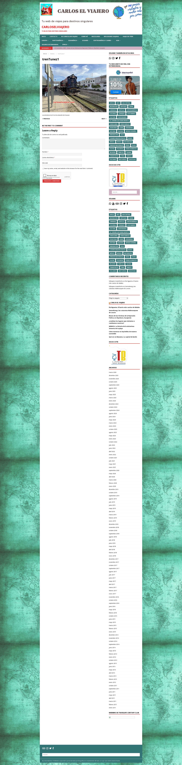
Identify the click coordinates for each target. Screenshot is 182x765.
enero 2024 (112, 426)
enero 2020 (112, 486)
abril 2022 (112, 451)
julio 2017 (112, 575)
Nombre (45, 152)
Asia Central (126, 103)
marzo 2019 (112, 515)
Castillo (121, 110)
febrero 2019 (113, 518)
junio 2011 (112, 692)
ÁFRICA (64, 44)
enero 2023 (112, 439)
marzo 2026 (112, 372)
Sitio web (45, 163)
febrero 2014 (113, 654)
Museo (130, 138)
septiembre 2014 (114, 644)
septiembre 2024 (114, 410)
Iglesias (120, 131)
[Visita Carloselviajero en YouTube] (113, 204)
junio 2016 (112, 606)
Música (119, 142)
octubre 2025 (113, 382)
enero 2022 (112, 454)
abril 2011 (112, 698)
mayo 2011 (112, 695)
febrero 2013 (113, 679)
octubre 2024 (113, 407)
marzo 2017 (112, 587)
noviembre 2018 (114, 527)
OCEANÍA (85, 40)
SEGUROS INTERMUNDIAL (50, 44)
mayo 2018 (112, 546)
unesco (129, 156)
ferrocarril (114, 124)
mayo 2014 (112, 651)
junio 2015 (112, 619)
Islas (122, 135)
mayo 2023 (112, 436)
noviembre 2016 (114, 597)
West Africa (122, 159)
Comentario (45, 138)
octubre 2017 (113, 565)
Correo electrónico (48, 157)
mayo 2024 (112, 420)
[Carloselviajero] (91, 22)
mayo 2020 (112, 473)
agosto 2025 (113, 388)
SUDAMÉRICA (72, 40)
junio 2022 (112, 448)
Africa (112, 103)
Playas (112, 149)
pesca (127, 145)
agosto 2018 (113, 537)
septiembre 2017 (114, 568)
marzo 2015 (112, 625)
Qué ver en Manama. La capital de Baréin (123, 337)
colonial (113, 113)
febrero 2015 (113, 628)
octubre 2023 (113, 429)
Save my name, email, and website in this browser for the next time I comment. (68, 168)
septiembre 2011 (114, 689)
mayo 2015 (112, 622)
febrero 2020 (113, 483)
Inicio (44, 36)
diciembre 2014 (113, 635)
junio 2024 (112, 416)
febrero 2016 (113, 613)
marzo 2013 (112, 676)
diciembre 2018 (113, 524)
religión (112, 152)
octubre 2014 (113, 641)
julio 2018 (112, 540)
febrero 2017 (113, 591)
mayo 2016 (112, 609)
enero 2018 (112, 556)
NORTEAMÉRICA (57, 40)
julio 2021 (112, 461)
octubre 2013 (113, 660)
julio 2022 (112, 445)
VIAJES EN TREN (128, 36)
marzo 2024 (112, 423)
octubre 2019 (113, 492)
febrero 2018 (113, 553)
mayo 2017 (112, 581)
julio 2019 (112, 502)
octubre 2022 (113, 442)
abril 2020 (112, 477)
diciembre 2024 (113, 404)
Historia (112, 131)
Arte (118, 103)
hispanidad (129, 127)
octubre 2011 (113, 685)
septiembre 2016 (114, 603)
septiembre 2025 (114, 385)
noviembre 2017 (114, 562)
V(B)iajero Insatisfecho (116, 281)
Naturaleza (128, 142)
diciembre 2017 (113, 559)
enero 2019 (112, 521)
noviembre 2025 (114, 379)
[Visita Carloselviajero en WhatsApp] (110, 59)
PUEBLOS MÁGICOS (131, 149)
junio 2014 (112, 647)
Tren (122, 156)
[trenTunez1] (74, 111)
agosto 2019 (113, 499)
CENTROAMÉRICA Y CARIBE (102, 40)
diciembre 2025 (113, 375)
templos (121, 152)
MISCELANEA (96, 36)
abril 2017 (112, 584)
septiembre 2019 (114, 496)
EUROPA (44, 40)
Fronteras (113, 127)
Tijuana (128, 152)
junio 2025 (112, 391)
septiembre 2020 (114, 470)
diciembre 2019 (113, 489)
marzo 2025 (112, 398)
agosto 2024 (113, 413)
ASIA (117, 40)
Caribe (131, 106)
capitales (123, 106)
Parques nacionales (116, 145)
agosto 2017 (113, 571)
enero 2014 (112, 657)
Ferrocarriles (125, 124)
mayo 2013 (112, 670)
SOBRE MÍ (84, 36)
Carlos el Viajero (118, 303)
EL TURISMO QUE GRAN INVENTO (119, 120)
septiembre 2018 (114, 534)
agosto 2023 (113, 432)
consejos (122, 113)
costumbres (131, 113)
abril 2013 (112, 673)
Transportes (114, 156)
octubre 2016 (113, 600)
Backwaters (114, 106)
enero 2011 (112, 708)
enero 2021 (112, 467)
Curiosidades (122, 117)
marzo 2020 (112, 480)
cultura (112, 117)
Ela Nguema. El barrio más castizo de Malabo (124, 307)
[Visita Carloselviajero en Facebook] (119, 59)
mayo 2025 (112, 394)
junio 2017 (112, 578)
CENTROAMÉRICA (132, 110)
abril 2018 (112, 549)
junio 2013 (112, 666)
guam (121, 127)
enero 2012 (112, 682)
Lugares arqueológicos (118, 138)
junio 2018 (112, 543)
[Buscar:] (124, 192)
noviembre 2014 (114, 638)
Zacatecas (132, 159)
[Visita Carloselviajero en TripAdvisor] (117, 204)
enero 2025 (112, 401)
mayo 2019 (112, 508)
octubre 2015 (113, 616)
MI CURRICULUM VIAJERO (69, 36)
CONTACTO (53, 36)
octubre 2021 (113, 458)
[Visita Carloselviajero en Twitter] (116, 59)
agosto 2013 (113, 663)
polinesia (120, 149)
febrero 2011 (113, 704)
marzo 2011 (112, 701)
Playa (134, 145)
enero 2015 (112, 632)
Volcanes (113, 159)
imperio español (131, 131)
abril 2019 (112, 511)
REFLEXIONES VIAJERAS (111, 36)
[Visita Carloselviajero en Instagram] (113, 59)
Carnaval (113, 110)
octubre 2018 (113, 530)
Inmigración (114, 135)
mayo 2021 (112, 464)
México (112, 142)
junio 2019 (112, 505)
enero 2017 (112, 594)
